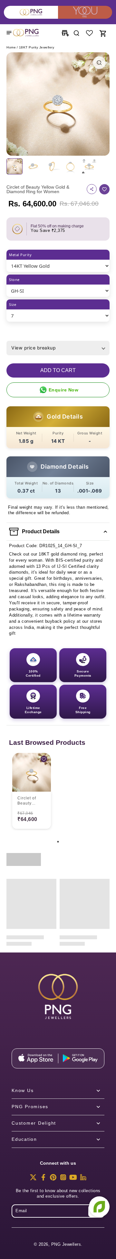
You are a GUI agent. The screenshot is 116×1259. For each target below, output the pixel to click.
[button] (58, 370)
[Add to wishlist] (104, 189)
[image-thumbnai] (14, 166)
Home (11, 47)
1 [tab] (58, 841)
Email (21, 1211)
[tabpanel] (31, 791)
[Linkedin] (83, 1179)
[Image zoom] (58, 104)
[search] (76, 32)
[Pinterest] (53, 1179)
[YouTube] (73, 1179)
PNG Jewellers (66, 1244)
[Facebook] (43, 1179)
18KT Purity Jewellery (36, 47)
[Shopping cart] (102, 32)
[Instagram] (63, 1179)
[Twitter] (33, 1179)
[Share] (92, 189)
